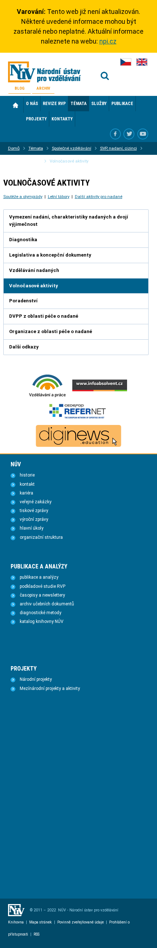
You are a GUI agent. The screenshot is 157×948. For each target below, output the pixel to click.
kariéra (26, 493)
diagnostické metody (40, 612)
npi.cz (107, 41)
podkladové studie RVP (42, 586)
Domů (16, 105)
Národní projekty (36, 679)
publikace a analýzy (39, 577)
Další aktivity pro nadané (98, 196)
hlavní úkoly (31, 528)
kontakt (27, 484)
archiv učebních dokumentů (47, 604)
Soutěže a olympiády (22, 196)
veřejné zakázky (35, 501)
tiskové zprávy (34, 510)
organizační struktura (41, 537)
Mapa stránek (40, 922)
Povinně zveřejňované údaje (80, 922)
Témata (35, 148)
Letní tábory (58, 196)
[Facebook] (115, 133)
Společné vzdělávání (71, 148)
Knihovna (16, 922)
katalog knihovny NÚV (42, 621)
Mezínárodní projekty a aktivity (50, 688)
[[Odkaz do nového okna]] (128, 133)
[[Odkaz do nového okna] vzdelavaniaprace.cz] (47, 396)
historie (27, 475)
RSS (36, 934)
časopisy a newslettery (42, 595)
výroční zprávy (34, 519)
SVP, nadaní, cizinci (118, 148)
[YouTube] (142, 133)
